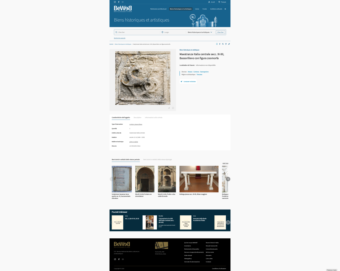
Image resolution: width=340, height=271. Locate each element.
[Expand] (173, 108)
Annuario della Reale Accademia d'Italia (191, 216)
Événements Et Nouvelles (191, 249)
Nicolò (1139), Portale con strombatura (143, 168)
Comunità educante (212, 249)
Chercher (220, 32)
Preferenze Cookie (331, 270)
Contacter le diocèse (190, 81)
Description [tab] (137, 117)
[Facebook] (219, 44)
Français (223, 2)
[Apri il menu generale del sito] (225, 9)
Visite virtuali (188, 255)
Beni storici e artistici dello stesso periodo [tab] (126, 159)
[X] (222, 44)
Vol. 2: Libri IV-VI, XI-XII (118, 216)
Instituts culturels (216, 9)
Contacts (208, 262)
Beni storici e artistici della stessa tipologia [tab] (157, 159)
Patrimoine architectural (158, 9)
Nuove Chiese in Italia (212, 242)
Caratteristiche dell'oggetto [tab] (121, 117)
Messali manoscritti (211, 246)
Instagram (115, 1)
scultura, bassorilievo (135, 124)
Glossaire (208, 255)
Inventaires (187, 246)
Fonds (205, 9)
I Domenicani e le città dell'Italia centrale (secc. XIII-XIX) (159, 216)
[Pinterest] (226, 44)
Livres (197, 9)
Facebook (119, 1)
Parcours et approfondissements (194, 252)
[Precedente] (112, 179)
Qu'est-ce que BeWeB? (191, 242)
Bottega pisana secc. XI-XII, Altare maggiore (192, 167)
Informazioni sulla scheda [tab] (153, 117)
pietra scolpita (133, 142)
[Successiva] (228, 179)
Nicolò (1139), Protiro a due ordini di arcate (166, 168)
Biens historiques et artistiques (181, 9)
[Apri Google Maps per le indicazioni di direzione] (161, 245)
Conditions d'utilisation (219, 268)
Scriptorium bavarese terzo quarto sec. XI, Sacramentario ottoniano (120, 169)
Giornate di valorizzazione (192, 262)
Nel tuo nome (210, 252)
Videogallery (188, 258)
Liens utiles (209, 258)
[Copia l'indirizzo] (229, 44)
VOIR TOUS (225, 163)
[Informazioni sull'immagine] (169, 108)
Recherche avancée (119, 38)
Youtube (123, 1)
